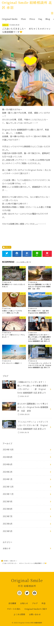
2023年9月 (8, 501)
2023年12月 (8, 487)
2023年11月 (8, 494)
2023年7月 (8, 516)
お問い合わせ (35, 614)
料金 (44, 603)
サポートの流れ (13, 609)
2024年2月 (8, 472)
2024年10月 (8, 450)
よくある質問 (19, 614)
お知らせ (5, 25)
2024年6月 (8, 464)
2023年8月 (8, 509)
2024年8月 (8, 457)
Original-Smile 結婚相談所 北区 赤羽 (27, 5)
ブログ (35, 603)
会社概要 (12, 603)
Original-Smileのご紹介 (35, 609)
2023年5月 (8, 531)
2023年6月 (8, 524)
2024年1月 (8, 479)
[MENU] (52, 13)
